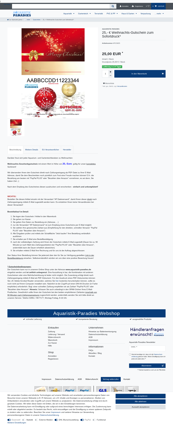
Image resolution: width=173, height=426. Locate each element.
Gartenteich (83, 13)
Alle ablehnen (140, 401)
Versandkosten (122, 86)
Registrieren (53, 359)
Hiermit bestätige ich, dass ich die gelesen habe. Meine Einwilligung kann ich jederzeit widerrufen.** (148, 357)
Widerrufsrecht (54, 337)
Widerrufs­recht (91, 379)
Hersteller (67, 150)
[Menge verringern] (110, 76)
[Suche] (112, 6)
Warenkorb (52, 340)
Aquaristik (67, 13)
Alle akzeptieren (140, 396)
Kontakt (92, 356)
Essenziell (16, 420)
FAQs (91, 350)
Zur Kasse (52, 343)
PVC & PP (111, 13)
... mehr (158, 13)
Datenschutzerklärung (98, 334)
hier (57, 281)
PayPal (88, 420)
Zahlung (51, 331)
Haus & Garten (128, 13)
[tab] (15, 150)
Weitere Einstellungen (16, 423)
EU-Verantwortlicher (50, 150)
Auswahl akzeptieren (140, 407)
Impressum (93, 340)
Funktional (101, 420)
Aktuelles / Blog (95, 353)
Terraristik (98, 13)
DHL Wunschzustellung (69, 420)
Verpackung (146, 13)
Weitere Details (31, 150)
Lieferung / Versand (56, 334)
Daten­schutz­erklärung (64, 379)
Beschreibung (15, 150)
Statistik (29, 420)
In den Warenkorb (139, 74)
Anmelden (52, 356)
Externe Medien (46, 420)
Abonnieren (146, 366)
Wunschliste (109, 83)
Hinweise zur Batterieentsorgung (102, 331)
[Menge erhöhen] (110, 72)
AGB (90, 337)
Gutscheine (36, 19)
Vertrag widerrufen (111, 379)
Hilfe (50, 346)
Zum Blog (7, 4)
